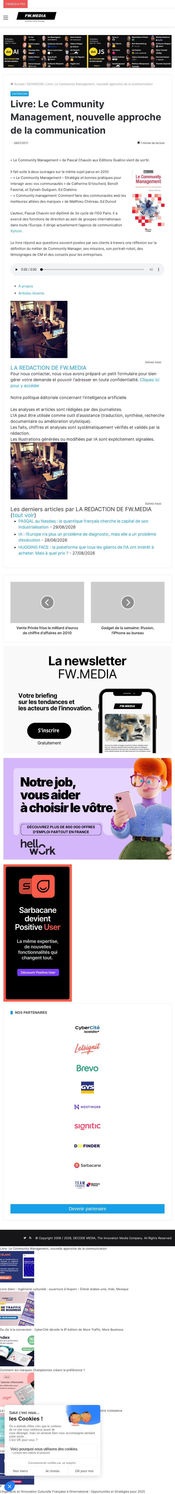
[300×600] (37, 1000)
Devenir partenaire (87, 1208)
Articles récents (31, 293)
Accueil (18, 84)
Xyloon (16, 231)
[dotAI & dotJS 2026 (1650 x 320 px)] (87, 51)
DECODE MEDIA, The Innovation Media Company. (108, 1238)
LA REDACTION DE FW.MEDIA (48, 367)
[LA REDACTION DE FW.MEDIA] (38, 357)
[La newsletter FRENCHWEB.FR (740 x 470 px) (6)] (87, 752)
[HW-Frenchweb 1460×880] (87, 858)
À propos (25, 286)
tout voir (23, 515)
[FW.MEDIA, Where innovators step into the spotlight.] (36, 17)
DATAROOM (35, 84)
